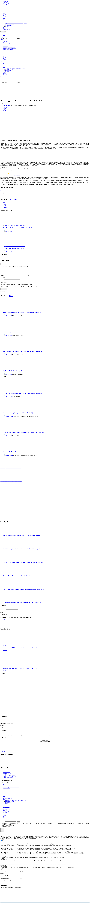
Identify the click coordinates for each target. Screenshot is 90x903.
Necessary (4, 840)
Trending (4, 16)
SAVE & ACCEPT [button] (4, 872)
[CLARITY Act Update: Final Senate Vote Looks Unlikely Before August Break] (46, 385)
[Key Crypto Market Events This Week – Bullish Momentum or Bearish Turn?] (46, 304)
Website (2, 282)
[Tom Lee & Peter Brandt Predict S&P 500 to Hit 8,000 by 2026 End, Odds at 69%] (46, 556)
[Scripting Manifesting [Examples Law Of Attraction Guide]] (46, 404)
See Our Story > (3, 751)
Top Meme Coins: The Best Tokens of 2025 (13, 248)
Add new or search (4, 878)
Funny (4, 19)
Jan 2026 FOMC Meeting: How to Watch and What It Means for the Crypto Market (24, 432)
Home (4, 18)
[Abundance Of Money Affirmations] (46, 443)
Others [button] (1, 868)
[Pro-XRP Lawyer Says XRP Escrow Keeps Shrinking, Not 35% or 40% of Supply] (46, 582)
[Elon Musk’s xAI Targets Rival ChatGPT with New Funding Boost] (46, 218)
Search (18, 38)
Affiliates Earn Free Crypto (8, 20)
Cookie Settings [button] (4, 826)
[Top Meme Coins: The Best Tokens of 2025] (46, 239)
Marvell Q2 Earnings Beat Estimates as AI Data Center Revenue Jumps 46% (22, 535)
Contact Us (5, 42)
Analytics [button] (2, 861)
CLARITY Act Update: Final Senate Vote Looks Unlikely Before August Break (22, 393)
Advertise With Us (6, 1)
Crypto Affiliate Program (8, 49)
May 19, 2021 (17, 175)
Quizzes (4, 28)
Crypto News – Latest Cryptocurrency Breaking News (16, 23)
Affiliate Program (6, 4)
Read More (5, 650)
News (4, 21)
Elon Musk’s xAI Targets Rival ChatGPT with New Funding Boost (19, 227)
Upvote (1, 190)
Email (1, 280)
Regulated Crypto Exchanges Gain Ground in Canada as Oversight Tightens (22, 575)
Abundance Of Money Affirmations (12, 452)
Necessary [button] (2, 839)
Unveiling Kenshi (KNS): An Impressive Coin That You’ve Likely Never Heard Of (23, 647)
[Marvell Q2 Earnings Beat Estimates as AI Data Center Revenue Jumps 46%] (46, 529)
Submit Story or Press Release (9, 47)
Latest (4, 13)
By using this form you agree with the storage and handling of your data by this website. (19, 286)
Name (2, 277)
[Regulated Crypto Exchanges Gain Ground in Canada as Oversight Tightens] (46, 569)
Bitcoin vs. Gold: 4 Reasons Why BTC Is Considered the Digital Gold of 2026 (22, 351)
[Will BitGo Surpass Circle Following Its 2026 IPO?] (46, 323)
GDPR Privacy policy (7, 44)
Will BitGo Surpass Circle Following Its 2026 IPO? (15, 332)
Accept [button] (9, 826)
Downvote (6, 190)
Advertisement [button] (3, 865)
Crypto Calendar (8, 25)
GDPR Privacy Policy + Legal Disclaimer (11, 787)
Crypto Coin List (6, 29)
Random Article (6, 3)
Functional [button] (2, 854)
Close (1, 794)
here (34, 732)
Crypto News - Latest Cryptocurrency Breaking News (14, 225)
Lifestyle (7, 26)
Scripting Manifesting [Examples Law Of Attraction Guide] (18, 413)
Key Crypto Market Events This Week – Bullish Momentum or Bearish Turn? (22, 312)
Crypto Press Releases (9, 24)
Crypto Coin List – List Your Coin (9, 48)
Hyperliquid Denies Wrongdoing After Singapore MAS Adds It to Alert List (22, 602)
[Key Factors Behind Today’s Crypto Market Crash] (46, 362)
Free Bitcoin (5, 46)
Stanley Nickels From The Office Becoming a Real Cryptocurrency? (20, 668)
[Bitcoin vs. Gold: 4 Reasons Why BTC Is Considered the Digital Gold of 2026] (46, 343)
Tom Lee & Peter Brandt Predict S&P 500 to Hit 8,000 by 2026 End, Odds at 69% (23, 562)
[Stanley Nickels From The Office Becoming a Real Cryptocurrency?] (46, 658)
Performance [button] (2, 858)
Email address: (3, 610)
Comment (2, 275)
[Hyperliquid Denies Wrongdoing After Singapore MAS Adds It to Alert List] (46, 596)
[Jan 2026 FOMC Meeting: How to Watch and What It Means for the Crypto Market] (46, 424)
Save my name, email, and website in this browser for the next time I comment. (17, 284)
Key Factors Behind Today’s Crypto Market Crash (15, 370)
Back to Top (2, 792)
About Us (5, 2)
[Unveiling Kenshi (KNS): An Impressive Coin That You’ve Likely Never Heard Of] (46, 637)
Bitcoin (4, 27)
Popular (4, 14)
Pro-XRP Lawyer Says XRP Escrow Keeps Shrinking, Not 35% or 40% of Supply (23, 589)
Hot (3, 15)
